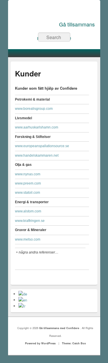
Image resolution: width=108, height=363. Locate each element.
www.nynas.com (27, 174)
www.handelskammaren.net (36, 155)
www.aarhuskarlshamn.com (36, 127)
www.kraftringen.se (30, 221)
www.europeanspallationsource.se (42, 146)
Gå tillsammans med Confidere (59, 328)
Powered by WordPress (40, 343)
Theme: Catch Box (74, 343)
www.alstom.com (28, 211)
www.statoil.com (27, 193)
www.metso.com (27, 239)
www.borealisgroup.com (34, 109)
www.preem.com (28, 183)
